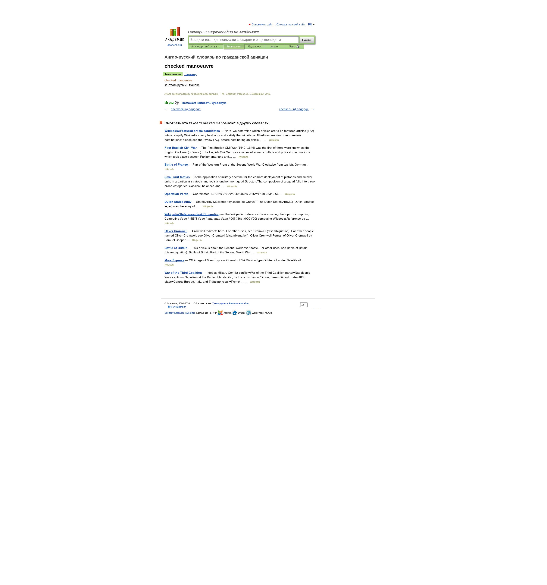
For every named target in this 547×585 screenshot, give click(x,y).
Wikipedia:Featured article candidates (192, 130)
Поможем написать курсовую (204, 102)
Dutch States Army (178, 201)
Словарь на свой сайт (290, 24)
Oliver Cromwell (176, 231)
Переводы (254, 46)
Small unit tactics (177, 177)
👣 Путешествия (177, 307)
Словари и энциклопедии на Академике (223, 32)
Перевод (190, 74)
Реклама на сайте (239, 303)
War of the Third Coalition (183, 272)
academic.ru (175, 45)
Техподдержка (220, 303)
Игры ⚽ (294, 46)
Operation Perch (176, 193)
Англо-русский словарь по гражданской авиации (205, 46)
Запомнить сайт (262, 24)
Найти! (307, 40)
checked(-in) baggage (186, 109)
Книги (274, 46)
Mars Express (174, 260)
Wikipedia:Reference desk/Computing (192, 214)
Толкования (234, 46)
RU (310, 24)
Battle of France (176, 164)
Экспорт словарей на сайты (180, 313)
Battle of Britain (176, 248)
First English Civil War (181, 147)
